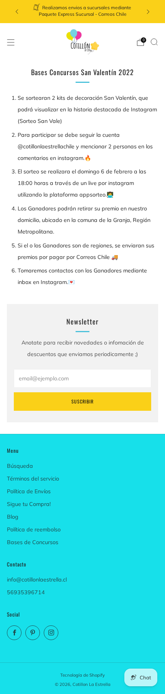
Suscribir (82, 401)
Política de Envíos (29, 491)
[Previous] (16, 12)
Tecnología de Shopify (82, 675)
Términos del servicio (33, 478)
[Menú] (11, 42)
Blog (12, 516)
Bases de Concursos (32, 542)
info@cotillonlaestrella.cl (37, 579)
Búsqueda (20, 465)
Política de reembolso (34, 529)
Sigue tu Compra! (29, 504)
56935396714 (26, 592)
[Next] (148, 12)
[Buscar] (154, 42)
